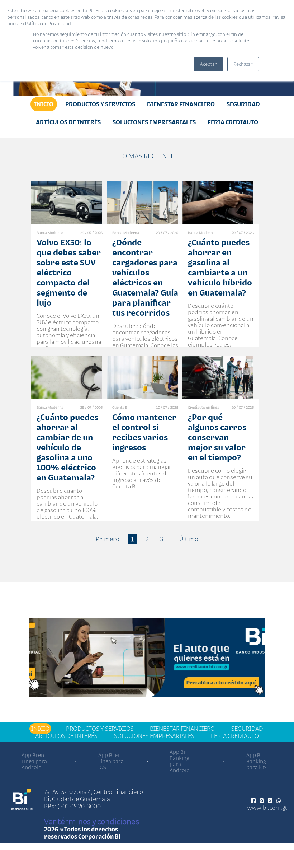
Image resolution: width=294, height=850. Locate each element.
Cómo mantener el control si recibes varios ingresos (144, 432)
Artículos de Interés (68, 122)
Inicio (43, 104)
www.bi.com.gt (267, 807)
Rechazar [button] (243, 64)
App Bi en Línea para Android (34, 761)
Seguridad (243, 104)
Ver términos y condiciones (91, 821)
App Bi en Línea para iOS (111, 761)
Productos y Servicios (100, 104)
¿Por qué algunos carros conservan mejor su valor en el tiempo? (217, 437)
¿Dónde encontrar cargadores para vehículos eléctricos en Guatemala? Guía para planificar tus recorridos (145, 277)
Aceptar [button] (208, 64)
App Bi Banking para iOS (256, 761)
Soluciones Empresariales (154, 122)
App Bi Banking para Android (180, 761)
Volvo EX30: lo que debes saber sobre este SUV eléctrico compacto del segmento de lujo (69, 272)
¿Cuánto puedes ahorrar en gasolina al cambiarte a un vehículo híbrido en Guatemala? (220, 267)
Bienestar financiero (181, 104)
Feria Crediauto (233, 122)
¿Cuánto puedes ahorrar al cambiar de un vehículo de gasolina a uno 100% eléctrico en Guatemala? (67, 447)
